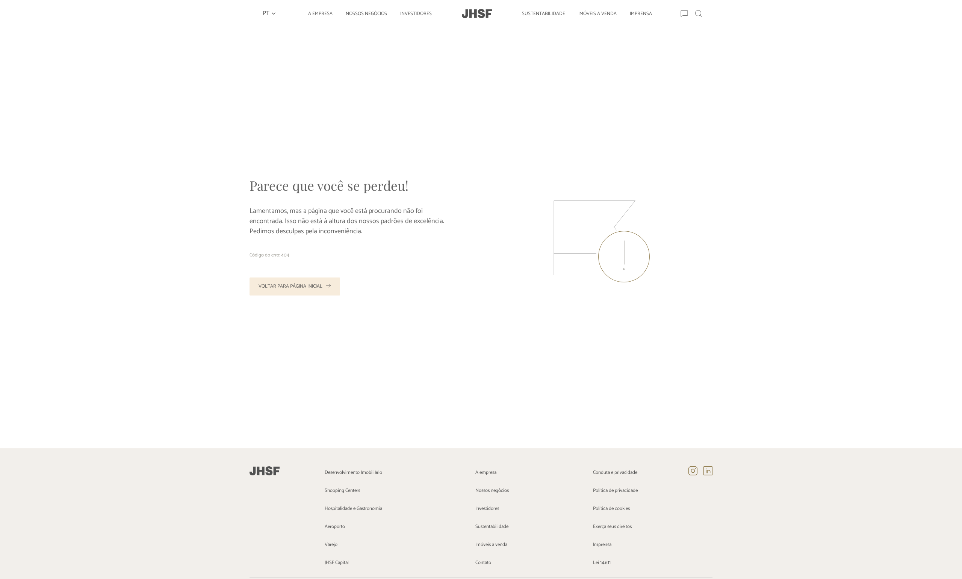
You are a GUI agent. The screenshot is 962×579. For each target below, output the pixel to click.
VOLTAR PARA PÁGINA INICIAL (290, 286)
